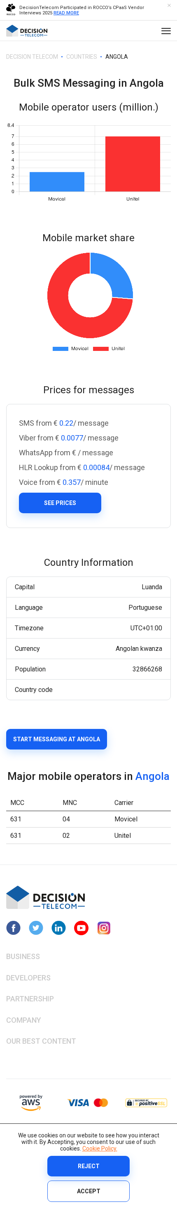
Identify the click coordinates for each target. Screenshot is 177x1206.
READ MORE (66, 13)
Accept (88, 1191)
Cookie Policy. (99, 1148)
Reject (89, 1166)
